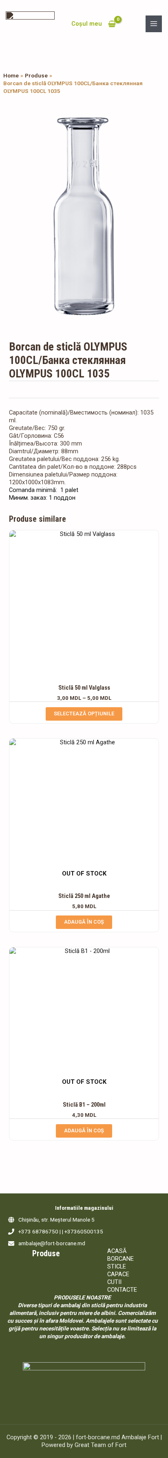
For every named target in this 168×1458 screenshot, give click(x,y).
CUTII (114, 1282)
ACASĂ (117, 1251)
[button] (145, 117)
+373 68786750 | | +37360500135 (60, 1231)
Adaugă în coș (84, 922)
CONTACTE (122, 1289)
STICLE (116, 1266)
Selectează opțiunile (84, 713)
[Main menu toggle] (154, 23)
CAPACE (118, 1274)
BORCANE (120, 1258)
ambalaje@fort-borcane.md (51, 1243)
